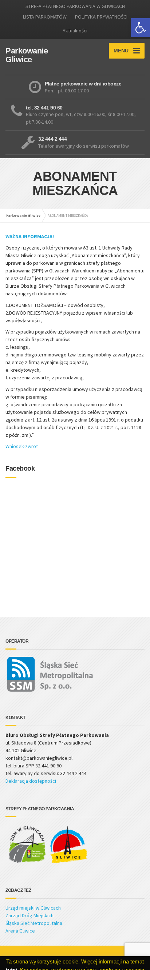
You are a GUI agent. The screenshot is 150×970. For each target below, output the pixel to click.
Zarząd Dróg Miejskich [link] (29, 915)
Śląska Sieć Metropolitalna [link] (33, 923)
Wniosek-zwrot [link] (22, 446)
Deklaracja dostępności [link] (30, 781)
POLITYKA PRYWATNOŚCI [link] (101, 16)
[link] (140, 27)
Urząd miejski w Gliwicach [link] (33, 908)
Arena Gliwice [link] (20, 930)
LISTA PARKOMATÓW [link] (45, 16)
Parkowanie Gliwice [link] (22, 215)
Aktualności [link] (75, 30)
